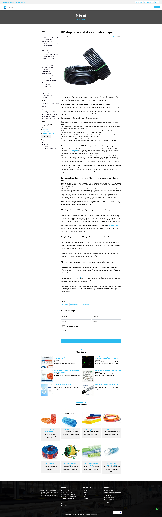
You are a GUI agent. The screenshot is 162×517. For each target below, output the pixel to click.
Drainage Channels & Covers (49, 65)
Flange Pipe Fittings (47, 93)
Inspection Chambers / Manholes (50, 62)
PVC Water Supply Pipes (48, 84)
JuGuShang (75, 514)
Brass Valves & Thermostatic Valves (50, 54)
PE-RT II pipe (45, 144)
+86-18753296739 (110, 495)
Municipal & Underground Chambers (49, 60)
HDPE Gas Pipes (46, 76)
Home (103, 7)
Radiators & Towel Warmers (48, 56)
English (140, 2)
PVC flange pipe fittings (47, 142)
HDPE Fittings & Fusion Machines (50, 80)
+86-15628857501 (47, 129)
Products (116, 7)
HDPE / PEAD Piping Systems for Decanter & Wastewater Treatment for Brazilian (49, 108)
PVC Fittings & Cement (47, 90)
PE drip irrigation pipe (85, 304)
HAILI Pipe (10, 7)
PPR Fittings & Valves (47, 39)
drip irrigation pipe (74, 304)
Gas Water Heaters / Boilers (48, 58)
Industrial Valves (46, 71)
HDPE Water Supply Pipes (48, 75)
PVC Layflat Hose (91, 430)
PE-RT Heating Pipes (47, 45)
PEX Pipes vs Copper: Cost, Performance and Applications (50, 104)
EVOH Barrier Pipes (47, 47)
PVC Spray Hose (112, 430)
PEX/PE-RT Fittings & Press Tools (50, 48)
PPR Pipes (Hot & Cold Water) (49, 35)
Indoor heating (45, 146)
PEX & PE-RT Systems (47, 41)
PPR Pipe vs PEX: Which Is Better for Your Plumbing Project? (49, 112)
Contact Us (133, 7)
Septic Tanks (45, 63)
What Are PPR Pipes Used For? (48, 116)
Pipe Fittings (44, 91)
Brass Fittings (46, 69)
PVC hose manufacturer (83, 514)
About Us (109, 7)
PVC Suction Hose (70, 430)
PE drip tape (65, 304)
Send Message (91, 341)
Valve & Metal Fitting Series (47, 67)
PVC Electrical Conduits (48, 88)
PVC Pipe (44, 82)
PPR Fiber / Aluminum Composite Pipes (51, 37)
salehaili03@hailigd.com (48, 133)
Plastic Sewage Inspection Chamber (49, 148)
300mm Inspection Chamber (48, 152)
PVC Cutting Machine (92, 514)
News (126, 7)
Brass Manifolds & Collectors (49, 52)
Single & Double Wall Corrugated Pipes (51, 78)
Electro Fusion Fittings (47, 95)
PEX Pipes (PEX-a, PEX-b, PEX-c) (50, 43)
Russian (148, 2)
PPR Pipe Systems (46, 34)
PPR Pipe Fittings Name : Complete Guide (50, 114)
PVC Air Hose (50, 463)
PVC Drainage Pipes (47, 86)
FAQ (123, 7)
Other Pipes (44, 97)
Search (157, 7)
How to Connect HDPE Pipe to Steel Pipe (50, 118)
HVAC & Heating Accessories (48, 50)
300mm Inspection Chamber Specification (50, 150)
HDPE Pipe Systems (46, 73)
